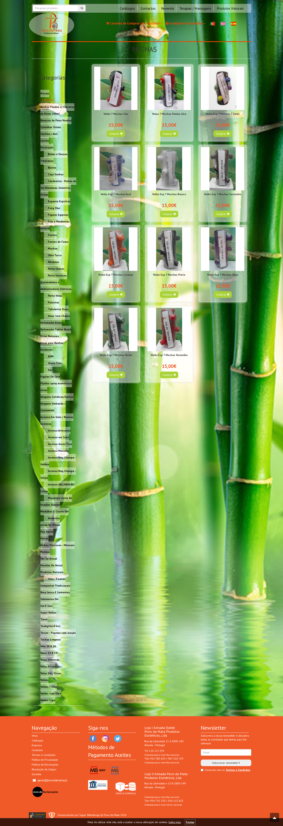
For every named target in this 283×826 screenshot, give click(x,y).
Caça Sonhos (56, 174)
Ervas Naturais (49, 336)
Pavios (44, 538)
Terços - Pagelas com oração (58, 632)
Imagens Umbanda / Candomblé (52, 407)
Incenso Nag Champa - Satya (58, 474)
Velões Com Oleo (50, 693)
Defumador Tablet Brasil (55, 329)
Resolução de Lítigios (44, 769)
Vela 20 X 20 (48, 646)
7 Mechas (48, 100)
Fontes (52, 235)
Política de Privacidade (45, 759)
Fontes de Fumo (58, 241)
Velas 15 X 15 (48, 653)
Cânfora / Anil (48, 133)
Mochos (53, 248)
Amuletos (54, 518)
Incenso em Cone (58, 437)
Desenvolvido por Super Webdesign (79, 815)
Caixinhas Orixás (50, 127)
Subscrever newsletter (225, 763)
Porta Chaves (56, 268)
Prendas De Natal (51, 565)
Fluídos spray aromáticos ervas (56, 386)
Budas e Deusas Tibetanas (54, 157)
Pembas (45, 551)
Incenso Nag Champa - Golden (58, 461)
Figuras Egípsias (58, 214)
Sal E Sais (46, 605)
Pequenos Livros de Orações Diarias (56, 501)
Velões (44, 680)
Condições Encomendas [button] (185, 23)
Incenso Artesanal (59, 430)
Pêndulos (53, 262)
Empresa (37, 745)
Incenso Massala (58, 450)
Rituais (44, 93)
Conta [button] (155, 23)
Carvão (44, 140)
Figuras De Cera (50, 376)
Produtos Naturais (230, 8)
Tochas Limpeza (50, 639)
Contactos (148, 8)
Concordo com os (215, 770)
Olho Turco (54, 255)
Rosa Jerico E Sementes (55, 592)
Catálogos (127, 8)
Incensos (45, 423)
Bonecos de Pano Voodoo (55, 120)
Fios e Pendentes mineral (54, 225)
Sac (50, 369)
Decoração (46, 147)
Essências (46, 349)
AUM (51, 356)
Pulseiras (53, 302)
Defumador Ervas (51, 322)
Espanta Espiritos (59, 201)
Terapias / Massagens (195, 8)
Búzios (52, 167)
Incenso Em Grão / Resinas (56, 417)
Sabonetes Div (49, 599)
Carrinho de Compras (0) (126, 23)
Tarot (44, 619)
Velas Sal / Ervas (50, 673)
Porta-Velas (55, 295)
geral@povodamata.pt (52, 780)
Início (35, 735)
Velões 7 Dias (48, 686)
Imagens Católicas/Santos (57, 396)
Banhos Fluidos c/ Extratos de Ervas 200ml (57, 110)
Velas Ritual (47, 666)
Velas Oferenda (49, 659)
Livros (44, 491)
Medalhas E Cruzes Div (54, 511)
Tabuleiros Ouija (58, 309)
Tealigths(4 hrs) (50, 626)
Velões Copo (47, 700)
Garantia (36, 774)
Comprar (114, 133)
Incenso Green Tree (60, 444)
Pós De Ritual (48, 558)
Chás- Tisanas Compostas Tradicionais (55, 582)
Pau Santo (46, 531)
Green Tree (55, 363)
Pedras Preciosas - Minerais (57, 545)
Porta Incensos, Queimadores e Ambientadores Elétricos (55, 282)
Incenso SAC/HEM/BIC (61, 484)
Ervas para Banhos (51, 342)
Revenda (167, 8)
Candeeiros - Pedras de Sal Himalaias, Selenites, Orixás (58, 187)
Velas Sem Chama (59, 315)
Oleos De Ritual (50, 524)
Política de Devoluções (45, 764)
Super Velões (48, 612)
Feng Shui (54, 208)
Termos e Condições (44, 755)
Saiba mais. (174, 822)
